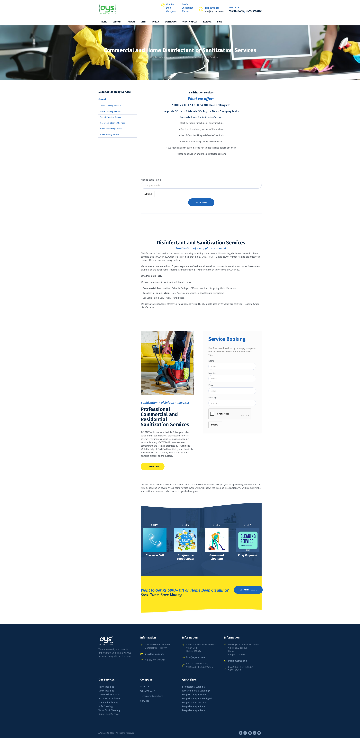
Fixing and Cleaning (216, 557)
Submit (147, 194)
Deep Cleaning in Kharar (194, 702)
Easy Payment (247, 555)
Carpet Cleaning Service (110, 117)
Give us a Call (155, 555)
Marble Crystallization (109, 698)
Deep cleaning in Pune (193, 706)
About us (144, 686)
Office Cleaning (106, 690)
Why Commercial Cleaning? (196, 690)
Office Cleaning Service (110, 106)
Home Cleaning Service (110, 111)
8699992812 (253, 11)
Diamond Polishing (108, 702)
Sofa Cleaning (105, 706)
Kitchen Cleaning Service (111, 129)
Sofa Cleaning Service (109, 134)
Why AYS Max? (147, 691)
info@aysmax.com (214, 11)
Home (145, 57)
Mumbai (154, 57)
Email (211, 385)
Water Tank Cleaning (109, 710)
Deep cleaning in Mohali (194, 694)
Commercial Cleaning (109, 694)
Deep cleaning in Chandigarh (197, 698)
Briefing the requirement (185, 557)
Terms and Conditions (151, 696)
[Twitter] (254, 733)
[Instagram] (250, 733)
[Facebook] (240, 733)
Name (211, 361)
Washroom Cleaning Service (112, 123)
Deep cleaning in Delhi (193, 710)
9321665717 (236, 11)
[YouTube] (259, 733)
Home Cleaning (106, 686)
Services (144, 700)
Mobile (212, 373)
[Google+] (245, 733)
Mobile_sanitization (151, 179)
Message (212, 397)
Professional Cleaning (193, 686)
